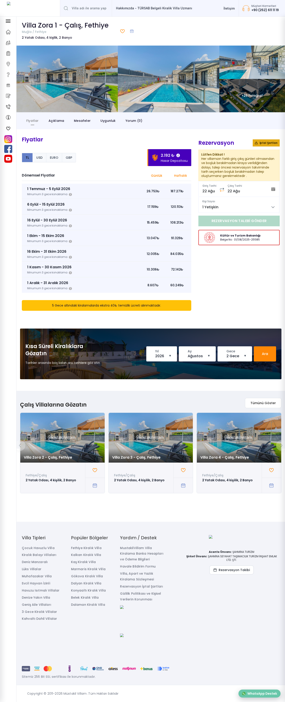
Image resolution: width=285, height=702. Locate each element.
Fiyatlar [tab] (32, 120)
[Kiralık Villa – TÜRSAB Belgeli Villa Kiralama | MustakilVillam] (30, 8)
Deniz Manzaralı (35, 562)
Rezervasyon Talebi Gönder (239, 220)
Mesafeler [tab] (82, 120)
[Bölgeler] (8, 64)
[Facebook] (8, 149)
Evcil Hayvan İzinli (36, 583)
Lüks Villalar (31, 569)
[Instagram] (8, 139)
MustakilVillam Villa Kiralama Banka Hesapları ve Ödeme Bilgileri (141, 554)
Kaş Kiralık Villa (83, 562)
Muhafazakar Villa (37, 576)
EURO (54, 157)
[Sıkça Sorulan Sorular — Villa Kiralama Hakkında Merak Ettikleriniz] (8, 75)
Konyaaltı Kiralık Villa (88, 590)
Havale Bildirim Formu (138, 566)
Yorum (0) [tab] (134, 120)
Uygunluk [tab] (108, 120)
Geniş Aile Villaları (36, 604)
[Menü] (8, 21)
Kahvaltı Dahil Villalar (39, 618)
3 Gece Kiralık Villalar (39, 612)
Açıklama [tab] (56, 120)
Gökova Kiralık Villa (87, 576)
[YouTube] (8, 159)
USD (39, 157)
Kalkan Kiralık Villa (86, 555)
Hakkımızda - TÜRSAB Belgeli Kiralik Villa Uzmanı (154, 8)
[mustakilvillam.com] (8, 32)
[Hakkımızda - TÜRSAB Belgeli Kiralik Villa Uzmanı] (8, 117)
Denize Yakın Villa (36, 597)
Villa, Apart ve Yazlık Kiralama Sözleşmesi (137, 576)
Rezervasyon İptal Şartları (141, 586)
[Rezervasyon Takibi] (8, 85)
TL (27, 157)
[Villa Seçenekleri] (8, 53)
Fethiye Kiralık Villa (86, 548)
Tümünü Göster (263, 403)
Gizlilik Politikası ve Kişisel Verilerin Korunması (140, 596)
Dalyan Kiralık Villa (86, 583)
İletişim (229, 8)
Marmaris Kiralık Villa (88, 569)
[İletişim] (8, 107)
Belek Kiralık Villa (85, 597)
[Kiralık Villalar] (8, 43)
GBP (69, 157)
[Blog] (8, 96)
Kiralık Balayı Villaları (39, 555)
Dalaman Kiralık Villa (88, 604)
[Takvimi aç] (131, 31)
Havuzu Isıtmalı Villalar (40, 590)
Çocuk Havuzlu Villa (38, 548)
